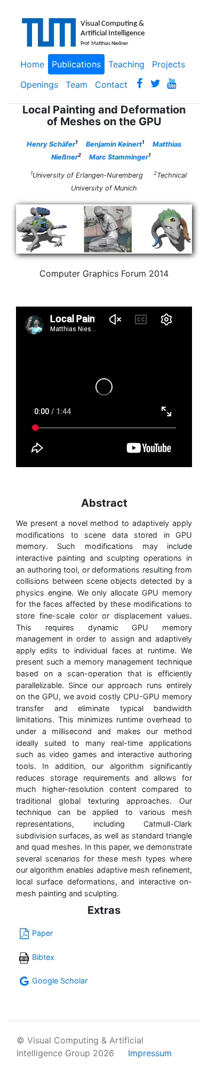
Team (76, 84)
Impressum (150, 1053)
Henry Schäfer (51, 144)
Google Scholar (59, 980)
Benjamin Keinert (114, 144)
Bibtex (43, 957)
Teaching (126, 64)
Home (32, 64)
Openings (39, 84)
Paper (42, 932)
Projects (168, 64)
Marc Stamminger (118, 157)
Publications (76, 64)
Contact (111, 84)
